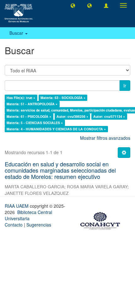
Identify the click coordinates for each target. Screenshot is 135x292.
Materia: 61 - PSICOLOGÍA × (29, 116)
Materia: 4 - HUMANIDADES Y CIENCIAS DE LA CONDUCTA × (56, 129)
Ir (124, 85)
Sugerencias (38, 225)
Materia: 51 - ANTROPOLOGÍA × (32, 104)
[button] (72, 5)
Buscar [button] (16, 33)
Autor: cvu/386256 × (72, 116)
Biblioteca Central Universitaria (28, 215)
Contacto (14, 225)
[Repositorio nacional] (102, 219)
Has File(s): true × (21, 97)
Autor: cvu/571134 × (109, 116)
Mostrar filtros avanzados (105, 138)
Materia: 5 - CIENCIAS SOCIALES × (35, 122)
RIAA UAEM (17, 206)
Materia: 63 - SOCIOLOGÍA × (62, 97)
